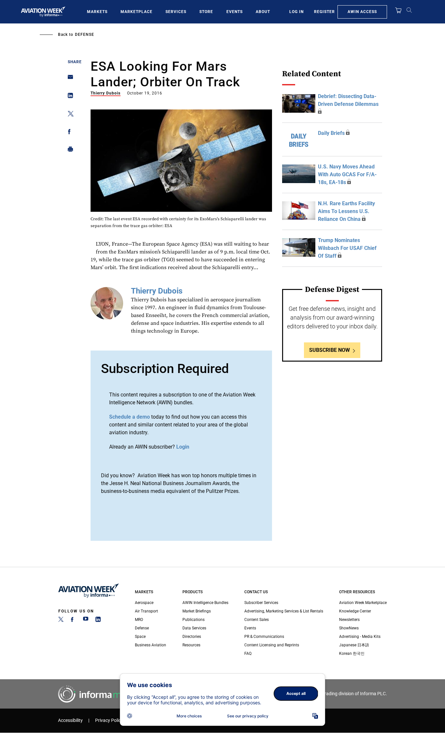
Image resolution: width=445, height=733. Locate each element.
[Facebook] (73, 620)
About (263, 11)
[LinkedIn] (98, 620)
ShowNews (349, 628)
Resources (191, 645)
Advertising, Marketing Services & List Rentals (283, 611)
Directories (191, 636)
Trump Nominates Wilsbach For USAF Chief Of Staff (347, 248)
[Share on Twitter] (68, 115)
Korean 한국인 (352, 653)
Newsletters (349, 619)
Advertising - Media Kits (359, 636)
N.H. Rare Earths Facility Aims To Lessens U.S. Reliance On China (346, 211)
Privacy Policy (109, 720)
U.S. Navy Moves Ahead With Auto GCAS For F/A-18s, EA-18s (347, 174)
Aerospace (144, 602)
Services (175, 11)
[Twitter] (61, 620)
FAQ (247, 653)
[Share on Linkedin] (68, 97)
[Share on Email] (68, 79)
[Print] (68, 151)
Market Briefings (196, 611)
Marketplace (136, 11)
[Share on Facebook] (68, 133)
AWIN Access (362, 11)
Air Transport (146, 611)
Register (324, 11)
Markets (97, 11)
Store (206, 11)
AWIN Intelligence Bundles (205, 602)
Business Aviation (150, 645)
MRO (139, 619)
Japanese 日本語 (354, 645)
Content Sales (256, 619)
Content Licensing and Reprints (271, 645)
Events (234, 11)
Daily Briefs (331, 133)
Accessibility (70, 720)
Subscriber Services (261, 602)
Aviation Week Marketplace (363, 602)
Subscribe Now (329, 350)
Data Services (194, 628)
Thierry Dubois (106, 93)
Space (140, 636)
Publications (193, 619)
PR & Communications (264, 636)
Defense (84, 34)
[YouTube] (85, 620)
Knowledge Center (355, 611)
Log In (296, 11)
